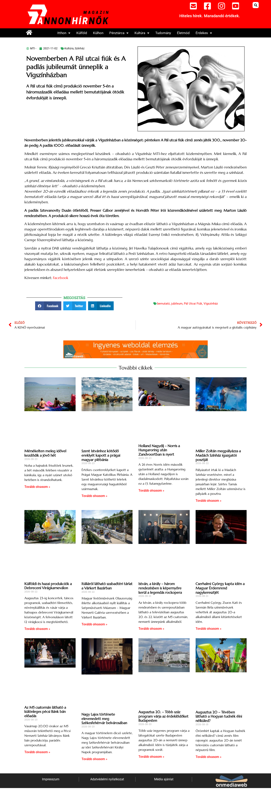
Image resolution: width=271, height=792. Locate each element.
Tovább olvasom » (37, 487)
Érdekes (202, 33)
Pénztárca (116, 33)
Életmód (183, 33)
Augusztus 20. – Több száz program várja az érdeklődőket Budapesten (163, 716)
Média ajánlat (163, 779)
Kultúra (140, 33)
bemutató (163, 303)
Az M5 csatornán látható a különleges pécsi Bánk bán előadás (45, 711)
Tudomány (163, 33)
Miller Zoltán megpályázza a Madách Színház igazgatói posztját (218, 455)
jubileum (177, 303)
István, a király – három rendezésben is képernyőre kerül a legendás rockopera (160, 587)
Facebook (60, 277)
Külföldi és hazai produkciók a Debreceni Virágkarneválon (48, 585)
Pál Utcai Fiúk (193, 303)
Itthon (61, 33)
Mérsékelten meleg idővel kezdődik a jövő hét (45, 453)
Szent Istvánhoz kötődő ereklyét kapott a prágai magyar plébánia (101, 455)
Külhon (98, 33)
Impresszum (50, 779)
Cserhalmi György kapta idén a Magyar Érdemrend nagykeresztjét (220, 587)
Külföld (81, 33)
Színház (80, 48)
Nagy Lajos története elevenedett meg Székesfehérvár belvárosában (104, 718)
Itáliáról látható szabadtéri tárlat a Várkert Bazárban (107, 585)
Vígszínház (211, 303)
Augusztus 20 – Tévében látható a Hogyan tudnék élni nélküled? (219, 716)
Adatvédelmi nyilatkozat (107, 779)
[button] (256, 5)
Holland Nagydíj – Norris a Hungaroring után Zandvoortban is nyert (159, 450)
